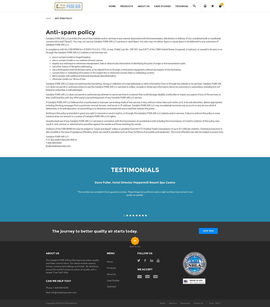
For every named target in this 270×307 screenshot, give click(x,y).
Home (48, 18)
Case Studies (113, 280)
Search (162, 303)
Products (111, 268)
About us (173, 303)
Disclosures (185, 303)
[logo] (68, 6)
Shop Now (208, 231)
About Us (111, 274)
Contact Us (198, 303)
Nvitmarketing (71, 303)
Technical (111, 286)
